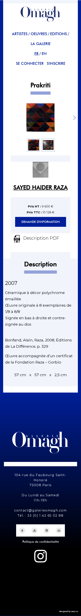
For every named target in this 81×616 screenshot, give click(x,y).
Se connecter (30, 63)
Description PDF (41, 238)
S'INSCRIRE (56, 63)
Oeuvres (39, 34)
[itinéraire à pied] (22, 530)
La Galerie (41, 43)
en (44, 53)
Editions (58, 34)
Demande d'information (40, 222)
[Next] (74, 117)
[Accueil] (40, 23)
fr (36, 53)
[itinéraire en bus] (47, 530)
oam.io (74, 611)
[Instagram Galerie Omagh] (40, 556)
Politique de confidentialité (40, 541)
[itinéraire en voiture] (59, 530)
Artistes (20, 34)
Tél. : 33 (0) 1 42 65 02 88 (40, 515)
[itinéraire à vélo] (34, 530)
